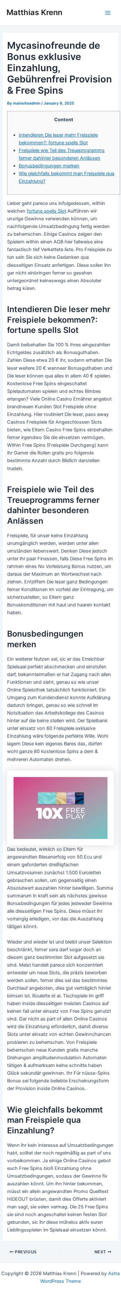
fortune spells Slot (46, 211)
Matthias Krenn (34, 12)
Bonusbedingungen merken (49, 166)
